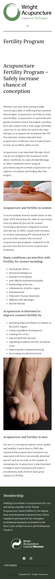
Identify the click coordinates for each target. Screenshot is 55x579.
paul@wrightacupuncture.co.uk (34, 565)
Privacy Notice (12, 574)
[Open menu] (27, 26)
